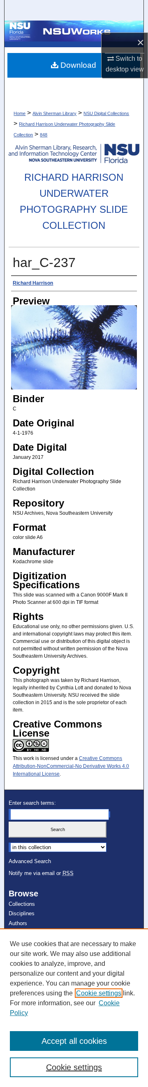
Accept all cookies (74, 1041)
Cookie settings (98, 993)
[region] (74, 1007)
